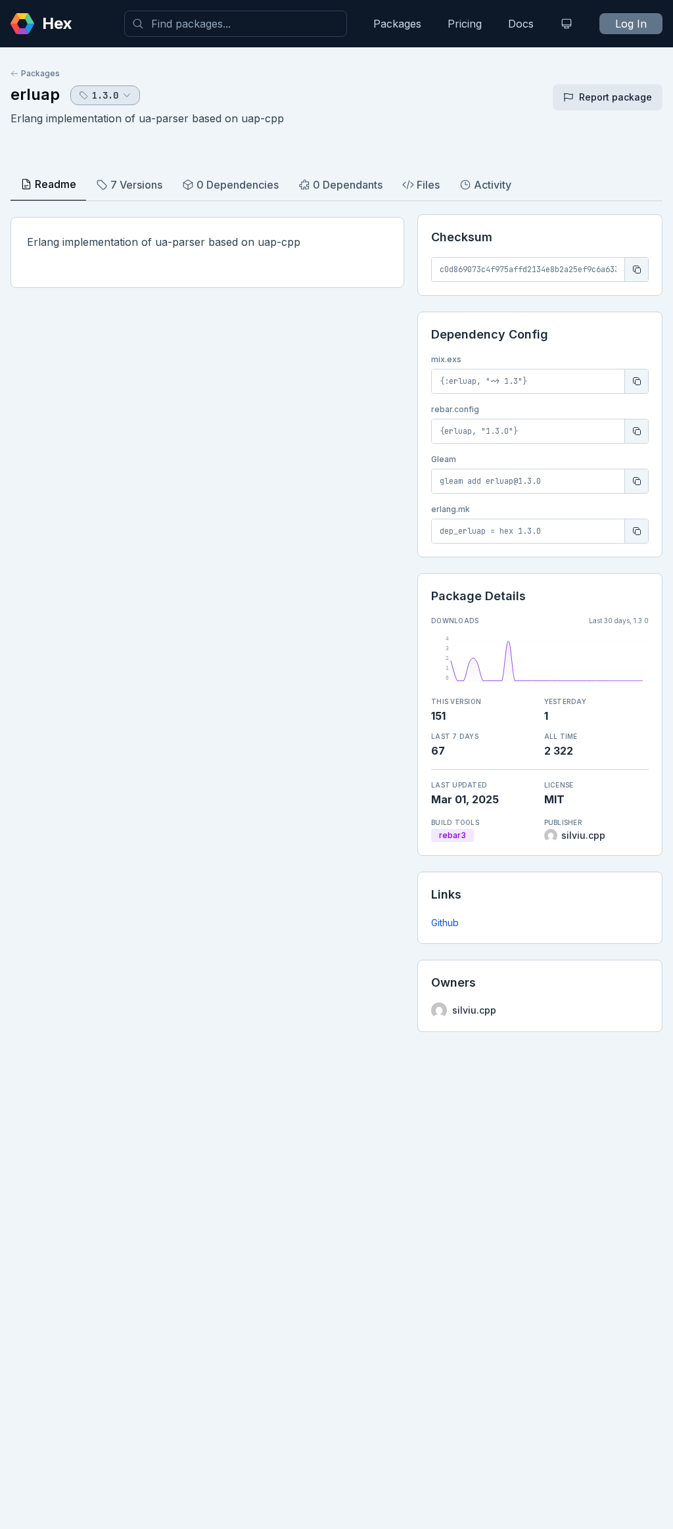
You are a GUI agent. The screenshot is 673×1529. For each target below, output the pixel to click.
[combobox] (235, 24)
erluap (35, 94)
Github (445, 922)
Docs (521, 23)
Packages (397, 23)
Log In (631, 23)
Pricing (465, 23)
